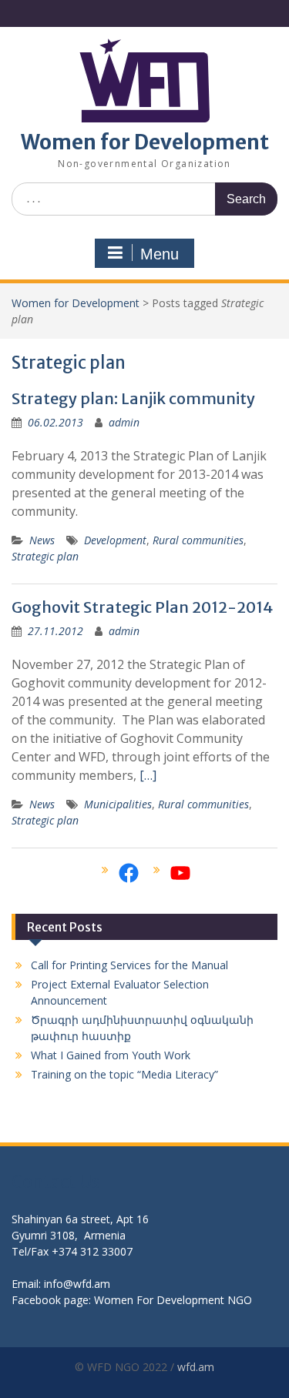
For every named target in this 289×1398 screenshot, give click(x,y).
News (42, 540)
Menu (159, 254)
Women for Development (145, 142)
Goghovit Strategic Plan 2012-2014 (142, 607)
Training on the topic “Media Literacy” (124, 1074)
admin (124, 422)
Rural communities (198, 540)
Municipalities (118, 804)
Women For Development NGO (173, 1300)
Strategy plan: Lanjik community (133, 398)
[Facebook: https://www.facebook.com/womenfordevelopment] (128, 873)
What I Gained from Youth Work (110, 1055)
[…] (147, 775)
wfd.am (195, 1367)
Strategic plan (45, 556)
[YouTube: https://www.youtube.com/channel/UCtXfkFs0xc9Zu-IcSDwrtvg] (180, 873)
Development (115, 540)
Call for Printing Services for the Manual (129, 965)
